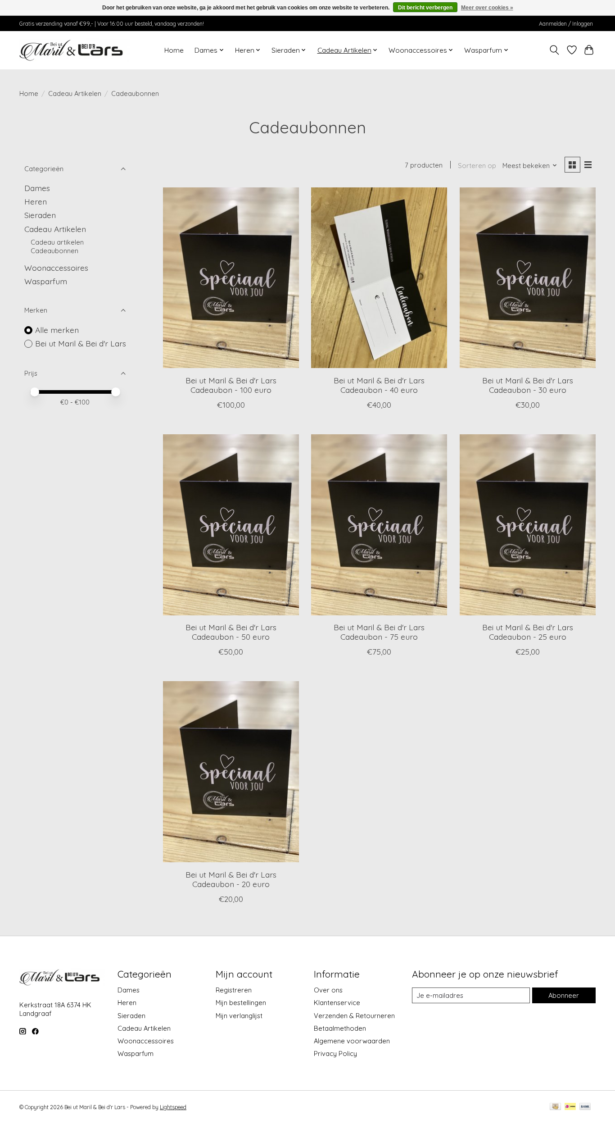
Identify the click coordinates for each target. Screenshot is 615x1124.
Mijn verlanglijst (239, 1015)
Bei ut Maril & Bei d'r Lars (80, 343)
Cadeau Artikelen (74, 93)
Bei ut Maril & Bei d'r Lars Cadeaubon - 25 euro (527, 632)
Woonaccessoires (56, 268)
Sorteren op (477, 165)
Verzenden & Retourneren (354, 1015)
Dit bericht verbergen (425, 8)
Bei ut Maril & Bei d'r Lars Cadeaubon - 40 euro (379, 385)
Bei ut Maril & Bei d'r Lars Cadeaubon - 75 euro (379, 632)
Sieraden (40, 215)
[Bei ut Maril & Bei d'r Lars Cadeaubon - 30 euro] (528, 278)
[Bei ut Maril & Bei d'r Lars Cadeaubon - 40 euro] (379, 278)
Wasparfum (45, 281)
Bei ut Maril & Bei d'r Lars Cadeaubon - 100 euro (230, 385)
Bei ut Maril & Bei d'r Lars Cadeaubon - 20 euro (230, 879)
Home (174, 50)
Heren (35, 201)
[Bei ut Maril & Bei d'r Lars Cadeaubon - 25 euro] (528, 524)
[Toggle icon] (554, 50)
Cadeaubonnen (54, 250)
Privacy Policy (335, 1053)
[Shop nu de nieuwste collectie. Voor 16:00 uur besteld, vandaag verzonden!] (74, 50)
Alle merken (57, 330)
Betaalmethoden (340, 1028)
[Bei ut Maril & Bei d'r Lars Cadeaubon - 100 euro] (231, 278)
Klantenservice (337, 1002)
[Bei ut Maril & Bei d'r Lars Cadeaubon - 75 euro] (379, 524)
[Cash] (555, 1107)
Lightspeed (173, 1107)
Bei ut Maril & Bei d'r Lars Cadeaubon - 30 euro (527, 385)
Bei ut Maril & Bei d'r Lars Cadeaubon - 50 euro (230, 632)
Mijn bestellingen (241, 1002)
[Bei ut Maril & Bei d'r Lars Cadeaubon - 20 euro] (231, 771)
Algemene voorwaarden (352, 1041)
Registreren (234, 990)
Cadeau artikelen (57, 242)
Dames (37, 188)
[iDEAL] (570, 1107)
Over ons (328, 990)
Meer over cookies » (487, 8)
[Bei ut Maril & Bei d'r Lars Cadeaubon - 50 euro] (231, 524)
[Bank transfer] (585, 1107)
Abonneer (563, 995)
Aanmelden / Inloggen (566, 23)
